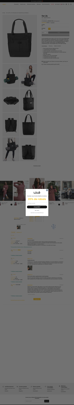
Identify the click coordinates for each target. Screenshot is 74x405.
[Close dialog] (47, 190)
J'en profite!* (37, 207)
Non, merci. (37, 210)
